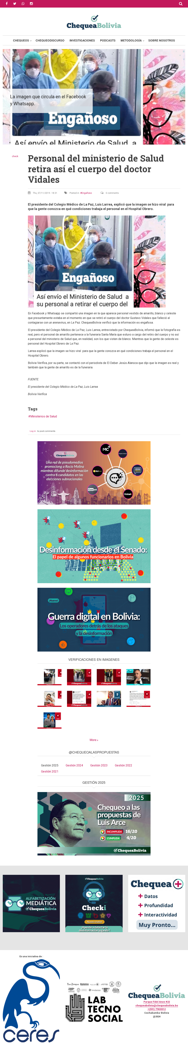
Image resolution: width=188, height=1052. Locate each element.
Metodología (131, 40)
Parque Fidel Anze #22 (157, 1001)
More (93, 740)
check (15, 156)
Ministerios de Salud (43, 416)
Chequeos (21, 40)
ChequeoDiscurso (50, 40)
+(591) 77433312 (157, 1009)
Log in (33, 431)
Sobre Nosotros (161, 40)
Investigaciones (82, 40)
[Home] (94, 21)
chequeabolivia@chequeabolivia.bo (156, 1005)
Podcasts (107, 40)
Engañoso (87, 193)
